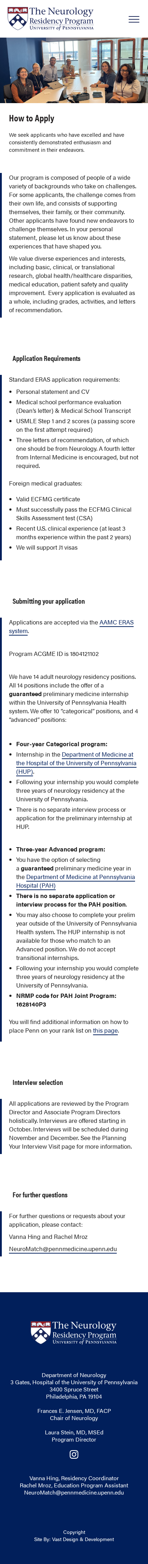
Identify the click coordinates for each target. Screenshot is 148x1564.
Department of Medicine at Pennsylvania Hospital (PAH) (75, 880)
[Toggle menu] (133, 23)
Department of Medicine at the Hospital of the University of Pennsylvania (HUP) (76, 763)
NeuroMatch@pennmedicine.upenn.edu (74, 1492)
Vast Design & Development (83, 1539)
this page (105, 1030)
